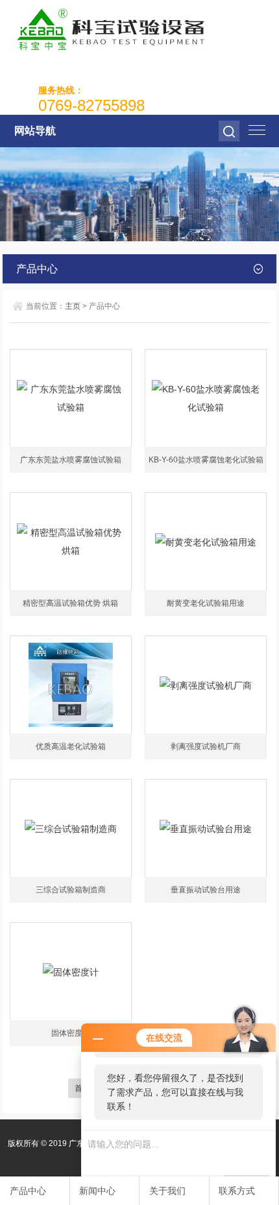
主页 (72, 306)
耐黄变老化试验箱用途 (206, 603)
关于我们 (167, 1191)
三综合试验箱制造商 (71, 889)
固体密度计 (70, 1033)
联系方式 (237, 1191)
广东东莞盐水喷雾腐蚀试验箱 (70, 459)
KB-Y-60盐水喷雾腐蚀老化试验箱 (206, 459)
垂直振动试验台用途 (206, 889)
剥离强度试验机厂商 (206, 746)
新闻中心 (97, 1191)
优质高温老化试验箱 (71, 746)
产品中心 (28, 1191)
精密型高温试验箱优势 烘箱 (70, 603)
